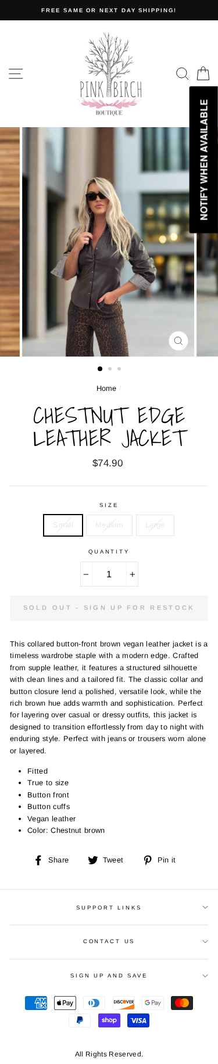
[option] (109, 10)
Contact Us (109, 941)
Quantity (109, 551)
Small (63, 524)
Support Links (108, 907)
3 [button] (120, 370)
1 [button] (100, 369)
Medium (109, 524)
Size (108, 505)
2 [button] (111, 370)
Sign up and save (109, 975)
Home (107, 388)
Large (155, 524)
